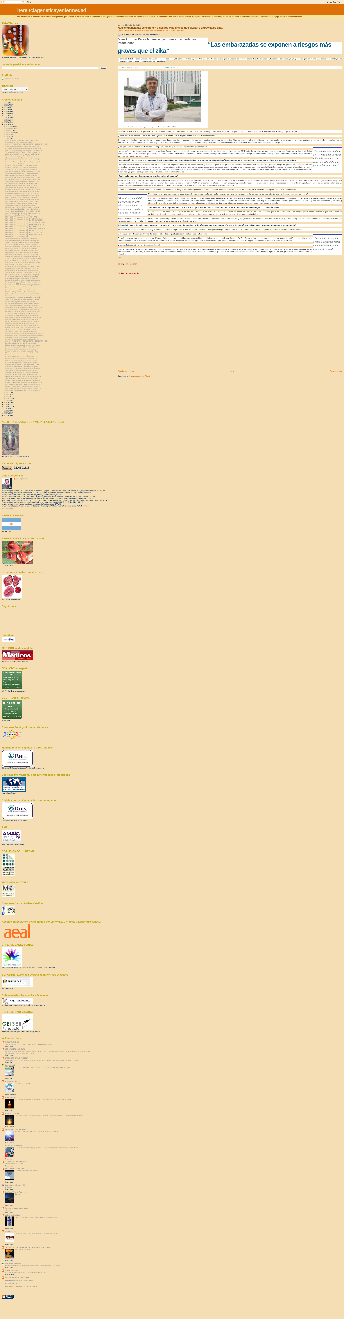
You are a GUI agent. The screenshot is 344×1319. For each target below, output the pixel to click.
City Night (18, 1194)
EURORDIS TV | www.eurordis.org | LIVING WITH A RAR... (24, 233)
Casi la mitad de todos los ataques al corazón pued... (22, 191)
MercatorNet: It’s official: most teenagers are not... (21, 203)
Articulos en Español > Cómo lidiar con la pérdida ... (22, 154)
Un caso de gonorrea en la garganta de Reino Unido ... (23, 286)
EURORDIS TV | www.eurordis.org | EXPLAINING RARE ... (24, 227)
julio (7, 136)
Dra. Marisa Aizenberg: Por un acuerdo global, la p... (22, 260)
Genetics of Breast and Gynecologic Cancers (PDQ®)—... (24, 382)
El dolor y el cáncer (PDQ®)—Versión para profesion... (23, 386)
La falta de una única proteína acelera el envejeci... (21, 361)
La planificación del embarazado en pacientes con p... (22, 325)
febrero (8, 398)
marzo (8, 396)
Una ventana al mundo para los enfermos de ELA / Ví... (23, 272)
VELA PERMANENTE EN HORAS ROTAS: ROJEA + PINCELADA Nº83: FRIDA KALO (43, 1099)
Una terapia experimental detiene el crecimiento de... (22, 319)
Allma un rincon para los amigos (17, 1277)
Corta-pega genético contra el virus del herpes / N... (22, 146)
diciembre (9, 126)
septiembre (9, 132)
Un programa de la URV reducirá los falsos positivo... (22, 309)
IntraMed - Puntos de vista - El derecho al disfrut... (21, 166)
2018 (6, 120)
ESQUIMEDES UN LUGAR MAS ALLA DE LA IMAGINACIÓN (27, 1247)
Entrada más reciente (126, 371)
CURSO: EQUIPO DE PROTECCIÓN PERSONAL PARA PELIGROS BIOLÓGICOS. (42, 1067)
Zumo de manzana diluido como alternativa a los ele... (22, 300)
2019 (6, 118)
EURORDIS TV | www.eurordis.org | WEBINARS (21, 217)
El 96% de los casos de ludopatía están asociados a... (23, 252)
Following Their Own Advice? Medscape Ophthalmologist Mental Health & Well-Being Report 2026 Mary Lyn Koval (41, 1060)
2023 (6, 109)
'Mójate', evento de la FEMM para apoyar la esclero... (22, 242)
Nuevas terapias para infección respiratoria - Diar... (22, 351)
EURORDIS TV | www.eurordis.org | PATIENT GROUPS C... (25, 231)
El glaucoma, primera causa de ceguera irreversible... (22, 345)
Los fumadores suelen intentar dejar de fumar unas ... (22, 315)
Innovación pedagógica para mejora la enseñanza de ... (23, 280)
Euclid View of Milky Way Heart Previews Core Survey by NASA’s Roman (28, 1044)
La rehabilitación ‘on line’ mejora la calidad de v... (21, 142)
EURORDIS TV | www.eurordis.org (16, 236)
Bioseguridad (10, 1065)
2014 (6, 404)
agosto (8, 134)
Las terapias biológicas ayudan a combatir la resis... (22, 250)
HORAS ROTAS (10, 1097)
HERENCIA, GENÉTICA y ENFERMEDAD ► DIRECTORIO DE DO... (28, 144)
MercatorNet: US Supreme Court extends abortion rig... (23, 298)
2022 (6, 111)
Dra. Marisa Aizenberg (13, 1146)
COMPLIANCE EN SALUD (23, 1083)
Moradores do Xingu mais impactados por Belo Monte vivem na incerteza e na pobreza (33, 1265)
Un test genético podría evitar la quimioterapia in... (21, 302)
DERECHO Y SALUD (12, 1081)
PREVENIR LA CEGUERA (14, 1169)
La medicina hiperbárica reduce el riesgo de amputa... (22, 193)
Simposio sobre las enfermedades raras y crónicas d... (23, 207)
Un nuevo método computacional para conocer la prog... (23, 148)
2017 (6, 122)
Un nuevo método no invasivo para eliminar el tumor (22, 303)
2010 (6, 413)
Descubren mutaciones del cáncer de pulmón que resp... (23, 317)
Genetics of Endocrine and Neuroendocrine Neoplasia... (23, 380)
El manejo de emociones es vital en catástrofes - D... (22, 353)
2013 (6, 406)
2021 (6, 113)
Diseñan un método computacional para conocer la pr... (23, 189)
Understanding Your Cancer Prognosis (18, 264)
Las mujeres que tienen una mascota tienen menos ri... (23, 187)
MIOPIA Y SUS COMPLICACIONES (26, 1171)
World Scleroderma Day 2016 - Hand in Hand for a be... (23, 209)
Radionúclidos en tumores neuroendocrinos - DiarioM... (23, 364)
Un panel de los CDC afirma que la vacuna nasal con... (23, 284)
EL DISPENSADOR (12, 1042)
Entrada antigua (336, 371)
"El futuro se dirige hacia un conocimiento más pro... (22, 313)
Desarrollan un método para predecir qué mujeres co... (23, 246)
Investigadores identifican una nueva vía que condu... (22, 323)
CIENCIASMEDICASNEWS (15, 1049)
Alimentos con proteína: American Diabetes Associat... (22, 158)
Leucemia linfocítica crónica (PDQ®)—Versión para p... (23, 384)
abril (7, 394)
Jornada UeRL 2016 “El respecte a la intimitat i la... (21, 170)
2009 (6, 415)
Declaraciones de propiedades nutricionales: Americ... (22, 156)
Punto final (8, 1210)
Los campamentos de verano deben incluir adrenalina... (23, 262)
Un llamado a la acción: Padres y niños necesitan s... (22, 152)
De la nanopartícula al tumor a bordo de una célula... (22, 276)
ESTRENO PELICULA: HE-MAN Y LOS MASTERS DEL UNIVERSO (37, 1131)
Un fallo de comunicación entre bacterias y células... (22, 244)
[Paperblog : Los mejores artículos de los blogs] (8, 641)
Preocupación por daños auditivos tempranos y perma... (23, 376)
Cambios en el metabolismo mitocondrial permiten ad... (23, 327)
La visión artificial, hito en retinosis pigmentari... (20, 343)
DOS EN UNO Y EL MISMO (14, 1164)
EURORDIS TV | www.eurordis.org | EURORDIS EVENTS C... (25, 229)
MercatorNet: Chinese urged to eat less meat (20, 205)
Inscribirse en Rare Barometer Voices (17, 215)
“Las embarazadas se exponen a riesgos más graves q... (24, 150)
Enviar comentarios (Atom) (139, 376)
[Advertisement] (138, 351)
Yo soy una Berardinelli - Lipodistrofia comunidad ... (21, 238)
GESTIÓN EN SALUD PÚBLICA (16, 1058)
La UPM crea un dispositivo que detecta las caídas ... (22, 305)
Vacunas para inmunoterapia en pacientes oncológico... (23, 368)
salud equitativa (21, 479)
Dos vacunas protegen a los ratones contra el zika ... (22, 278)
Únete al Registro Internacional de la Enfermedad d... (22, 213)
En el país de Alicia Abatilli (15, 1185)
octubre (8, 130)
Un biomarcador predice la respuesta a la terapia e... (22, 362)
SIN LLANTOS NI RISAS (23, 1249)
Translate (19, 93)
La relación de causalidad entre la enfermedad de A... (22, 359)
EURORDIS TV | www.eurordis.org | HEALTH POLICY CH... (24, 221)
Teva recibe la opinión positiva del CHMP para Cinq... (22, 181)
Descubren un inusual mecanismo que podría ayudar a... (23, 177)
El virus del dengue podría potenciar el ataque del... (22, 197)
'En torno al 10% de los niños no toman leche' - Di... (22, 357)
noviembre (9, 128)
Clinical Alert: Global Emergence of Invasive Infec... (21, 331)
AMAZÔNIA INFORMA (13, 1263)
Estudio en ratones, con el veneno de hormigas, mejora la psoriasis (37, 1233)
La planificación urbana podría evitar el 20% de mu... (22, 268)
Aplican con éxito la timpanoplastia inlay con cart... (21, 378)
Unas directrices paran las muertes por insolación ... (22, 337)
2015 (6, 402)
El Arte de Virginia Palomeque (16, 1192)
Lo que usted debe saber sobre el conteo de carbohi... (23, 160)
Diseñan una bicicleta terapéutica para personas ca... (22, 355)
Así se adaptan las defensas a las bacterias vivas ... (22, 270)
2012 (6, 409)
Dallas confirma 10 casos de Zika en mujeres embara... (23, 294)
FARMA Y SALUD (11, 1270)
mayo (8, 392)
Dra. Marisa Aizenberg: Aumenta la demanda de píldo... (23, 171)
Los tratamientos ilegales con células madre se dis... (22, 140)
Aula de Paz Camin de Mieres (16, 1129)
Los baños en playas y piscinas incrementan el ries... (22, 195)
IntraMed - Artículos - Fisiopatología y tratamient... (21, 168)
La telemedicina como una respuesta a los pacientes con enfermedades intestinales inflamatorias (46, 1148)
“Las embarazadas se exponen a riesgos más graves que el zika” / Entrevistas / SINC (151, 30)
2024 (6, 107)
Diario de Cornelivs (12, 1113)
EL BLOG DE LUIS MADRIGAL (16, 1162)
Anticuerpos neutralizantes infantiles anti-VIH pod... (21, 370)
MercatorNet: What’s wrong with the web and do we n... (23, 390)
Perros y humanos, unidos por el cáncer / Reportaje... (22, 274)
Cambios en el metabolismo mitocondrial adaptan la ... (22, 367)
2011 (6, 411)
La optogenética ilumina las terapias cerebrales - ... (21, 349)
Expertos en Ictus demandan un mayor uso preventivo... (23, 311)
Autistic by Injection (12, 1215)
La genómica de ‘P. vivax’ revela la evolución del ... (21, 374)
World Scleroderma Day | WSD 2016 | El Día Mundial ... (23, 211)
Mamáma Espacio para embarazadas (19, 1280)
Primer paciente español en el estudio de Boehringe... (22, 321)
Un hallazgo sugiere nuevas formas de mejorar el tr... (22, 183)
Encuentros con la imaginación (16, 1208)
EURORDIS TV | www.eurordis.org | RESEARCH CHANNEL (25, 225)
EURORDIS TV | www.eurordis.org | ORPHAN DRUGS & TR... (25, 223)
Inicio (232, 371)
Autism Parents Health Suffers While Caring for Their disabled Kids (36, 1217)
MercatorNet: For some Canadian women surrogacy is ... (24, 388)
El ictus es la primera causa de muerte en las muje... (22, 254)
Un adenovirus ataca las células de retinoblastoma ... (22, 347)
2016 (6, 124)
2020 (6, 115)
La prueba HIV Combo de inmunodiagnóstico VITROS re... (24, 307)
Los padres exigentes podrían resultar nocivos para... (22, 199)
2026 (6, 103)
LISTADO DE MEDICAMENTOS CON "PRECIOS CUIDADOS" (25, 1272)
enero (8, 400)
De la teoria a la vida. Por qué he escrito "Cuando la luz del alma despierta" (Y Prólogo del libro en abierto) (49, 1115)
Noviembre (8, 1187)
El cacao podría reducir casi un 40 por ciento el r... (21, 175)
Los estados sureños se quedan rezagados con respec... (24, 296)
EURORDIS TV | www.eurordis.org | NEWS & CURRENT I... (25, 235)
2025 (6, 105)
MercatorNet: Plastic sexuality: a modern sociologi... (22, 173)
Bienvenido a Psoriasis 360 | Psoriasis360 (21, 1287)
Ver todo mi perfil (8, 509)
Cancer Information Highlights (15, 164)
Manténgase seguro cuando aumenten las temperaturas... (24, 288)
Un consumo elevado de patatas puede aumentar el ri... (23, 179)
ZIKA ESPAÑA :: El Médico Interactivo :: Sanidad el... (22, 329)
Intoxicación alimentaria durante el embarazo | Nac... (22, 201)
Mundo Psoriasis (11, 1231)
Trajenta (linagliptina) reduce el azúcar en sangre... (21, 185)
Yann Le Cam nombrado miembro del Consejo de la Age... (24, 258)
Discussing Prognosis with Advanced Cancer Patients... (23, 266)
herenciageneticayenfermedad (51, 10)
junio (7, 138)
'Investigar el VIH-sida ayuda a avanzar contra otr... (22, 372)
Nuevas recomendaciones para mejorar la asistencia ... (23, 256)
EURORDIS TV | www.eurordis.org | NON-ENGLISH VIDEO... (25, 219)
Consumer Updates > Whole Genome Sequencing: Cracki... (24, 162)
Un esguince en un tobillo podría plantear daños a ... (22, 290)
